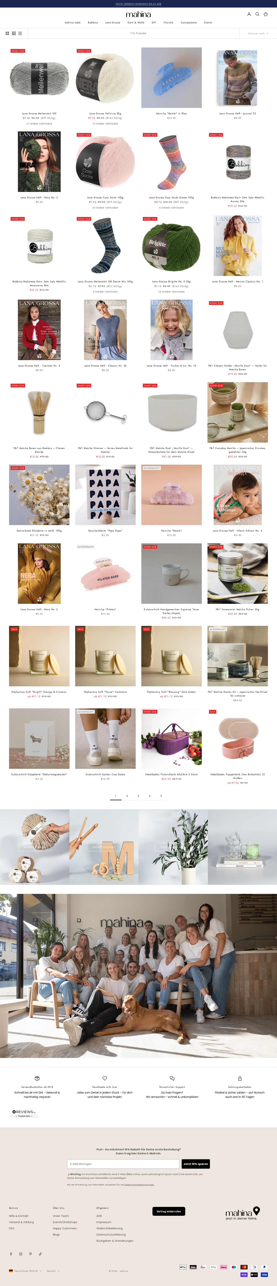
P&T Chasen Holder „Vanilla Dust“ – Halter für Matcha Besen (237, 367)
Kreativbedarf (104, 847)
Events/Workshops (65, 1222)
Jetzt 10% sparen (196, 1164)
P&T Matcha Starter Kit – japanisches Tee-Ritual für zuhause (238, 693)
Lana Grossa (112, 22)
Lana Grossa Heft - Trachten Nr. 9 (39, 365)
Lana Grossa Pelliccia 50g (105, 113)
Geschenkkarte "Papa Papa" (105, 530)
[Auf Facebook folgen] (11, 1254)
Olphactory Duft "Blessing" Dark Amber (171, 692)
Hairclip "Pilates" (105, 609)
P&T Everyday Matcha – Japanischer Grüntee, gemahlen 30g (238, 450)
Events (208, 22)
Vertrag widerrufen (169, 1211)
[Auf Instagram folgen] (21, 1254)
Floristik (168, 22)
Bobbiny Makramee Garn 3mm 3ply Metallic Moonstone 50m (39, 283)
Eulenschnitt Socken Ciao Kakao (105, 774)
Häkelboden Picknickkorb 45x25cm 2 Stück (171, 774)
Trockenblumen (173, 847)
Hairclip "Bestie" (171, 530)
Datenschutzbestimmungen (139, 1184)
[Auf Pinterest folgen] (30, 1254)
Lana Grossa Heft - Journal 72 (238, 113)
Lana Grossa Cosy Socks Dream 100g (171, 197)
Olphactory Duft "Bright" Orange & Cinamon (39, 692)
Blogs (56, 1234)
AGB (99, 1216)
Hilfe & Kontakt (18, 1216)
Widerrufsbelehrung (109, 1228)
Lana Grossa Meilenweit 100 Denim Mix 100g (105, 281)
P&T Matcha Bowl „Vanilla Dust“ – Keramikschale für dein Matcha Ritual (171, 450)
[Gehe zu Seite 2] (161, 796)
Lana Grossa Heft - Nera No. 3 (39, 197)
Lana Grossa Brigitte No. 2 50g (171, 281)
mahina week (72, 22)
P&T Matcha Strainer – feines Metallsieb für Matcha (105, 450)
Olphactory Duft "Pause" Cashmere (105, 692)
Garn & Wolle (136, 22)
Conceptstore (189, 22)
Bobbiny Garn (35, 847)
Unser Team (61, 1216)
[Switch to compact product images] (20, 33)
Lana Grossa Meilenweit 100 (39, 113)
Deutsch (51, 1270)
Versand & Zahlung (21, 1222)
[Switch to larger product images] (7, 33)
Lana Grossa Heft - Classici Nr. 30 (105, 365)
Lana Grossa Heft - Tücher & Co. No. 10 (171, 365)
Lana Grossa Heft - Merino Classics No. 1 (237, 281)
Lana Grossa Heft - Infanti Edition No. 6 (237, 530)
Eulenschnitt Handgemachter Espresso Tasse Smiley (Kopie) (171, 611)
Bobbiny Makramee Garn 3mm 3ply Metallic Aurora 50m (237, 199)
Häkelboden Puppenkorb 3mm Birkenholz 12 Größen (237, 776)
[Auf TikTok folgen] (40, 1254)
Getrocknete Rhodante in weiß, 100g (39, 530)
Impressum (103, 1222)
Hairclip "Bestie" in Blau (171, 113)
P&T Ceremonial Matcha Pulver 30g (237, 609)
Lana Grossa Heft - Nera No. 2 (39, 609)
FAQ (11, 1228)
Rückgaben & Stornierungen (114, 1241)
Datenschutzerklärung (111, 1234)
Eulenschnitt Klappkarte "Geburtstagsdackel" (39, 774)
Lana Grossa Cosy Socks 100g (105, 197)
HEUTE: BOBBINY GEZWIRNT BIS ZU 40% (138, 3)
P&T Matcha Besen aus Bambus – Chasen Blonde (39, 450)
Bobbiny (93, 22)
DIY (154, 22)
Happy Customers (65, 1228)
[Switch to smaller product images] (13, 33)
